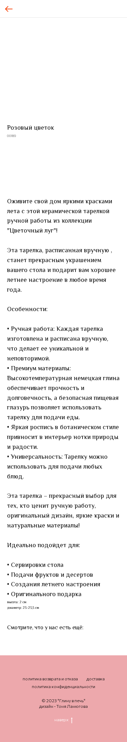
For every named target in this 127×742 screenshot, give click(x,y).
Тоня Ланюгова (72, 706)
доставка (95, 678)
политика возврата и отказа (50, 678)
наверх (61, 719)
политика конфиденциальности (63, 686)
